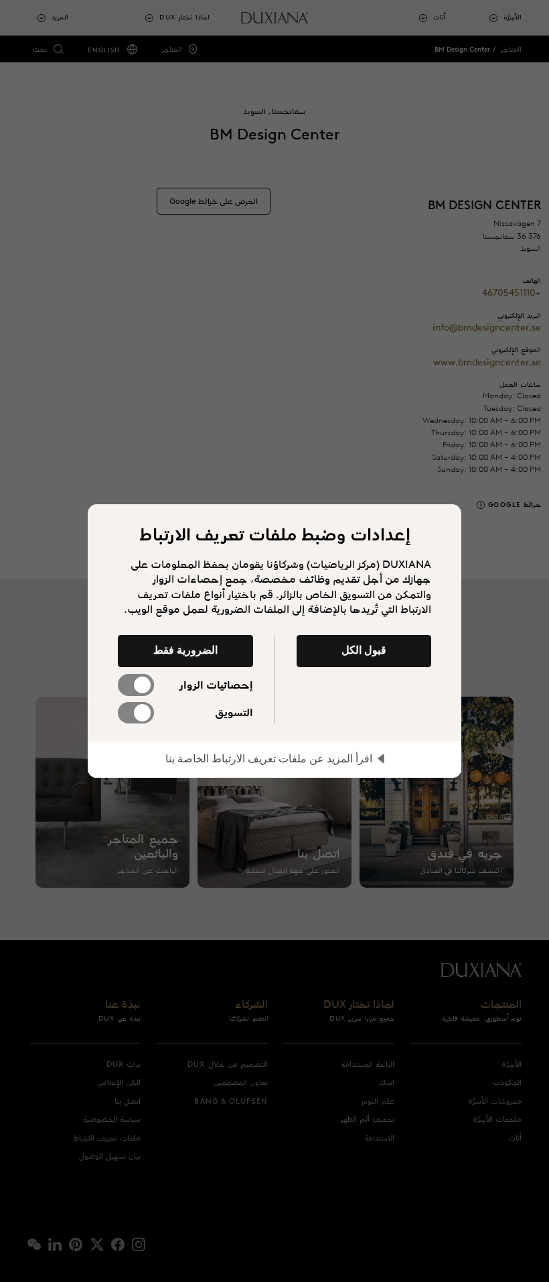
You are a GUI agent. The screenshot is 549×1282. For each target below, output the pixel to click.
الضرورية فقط (185, 650)
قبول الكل (363, 650)
